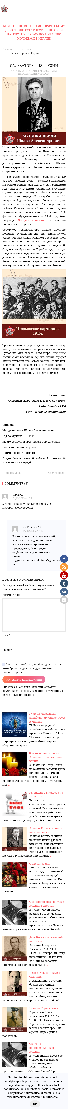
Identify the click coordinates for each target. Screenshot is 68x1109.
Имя (6, 635)
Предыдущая (12, 473)
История (25, 49)
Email (7, 650)
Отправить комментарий (24, 679)
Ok (35, 1104)
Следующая (56, 473)
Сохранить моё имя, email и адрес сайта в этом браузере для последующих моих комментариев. (32, 668)
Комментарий (12, 595)
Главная (7, 49)
